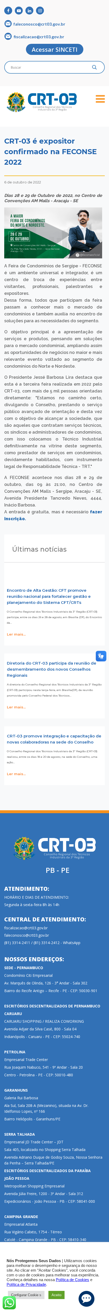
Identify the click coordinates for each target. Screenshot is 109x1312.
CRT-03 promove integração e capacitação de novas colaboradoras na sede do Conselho (54, 739)
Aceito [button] (56, 1295)
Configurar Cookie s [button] (26, 1295)
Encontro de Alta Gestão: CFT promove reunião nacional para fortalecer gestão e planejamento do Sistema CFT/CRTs (49, 596)
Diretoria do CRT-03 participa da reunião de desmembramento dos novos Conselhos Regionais (51, 669)
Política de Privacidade (26, 1284)
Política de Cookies (72, 1280)
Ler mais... (16, 634)
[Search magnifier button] (94, 69)
